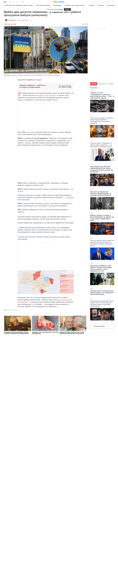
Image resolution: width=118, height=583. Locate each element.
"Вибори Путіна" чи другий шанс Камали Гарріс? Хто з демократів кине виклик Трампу (102, 292)
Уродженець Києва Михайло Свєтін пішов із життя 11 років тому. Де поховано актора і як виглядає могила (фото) (102, 303)
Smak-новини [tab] (102, 83)
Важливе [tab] (110, 83)
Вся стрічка (93, 87)
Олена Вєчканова (12, 20)
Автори (92, 5)
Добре (67, 9)
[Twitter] (104, 2)
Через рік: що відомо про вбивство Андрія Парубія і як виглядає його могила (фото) (100, 193)
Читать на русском (10, 24)
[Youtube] (101, 2)
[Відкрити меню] (5, 2)
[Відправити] (22, 2)
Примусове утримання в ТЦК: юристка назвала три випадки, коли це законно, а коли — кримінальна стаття (101, 268)
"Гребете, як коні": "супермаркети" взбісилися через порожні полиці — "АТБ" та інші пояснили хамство (102, 95)
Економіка (110, 5)
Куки (60, 9)
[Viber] (96, 1)
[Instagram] (106, 2)
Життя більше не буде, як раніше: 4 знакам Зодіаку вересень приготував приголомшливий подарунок (102, 120)
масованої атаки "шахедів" (46, 95)
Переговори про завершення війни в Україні (19, 5)
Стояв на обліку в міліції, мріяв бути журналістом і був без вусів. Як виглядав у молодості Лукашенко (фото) (102, 243)
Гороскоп (101, 5)
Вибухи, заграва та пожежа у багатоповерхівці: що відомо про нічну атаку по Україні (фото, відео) (102, 217)
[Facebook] (94, 2)
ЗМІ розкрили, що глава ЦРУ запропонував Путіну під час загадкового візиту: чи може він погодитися (101, 169)
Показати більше (99, 326)
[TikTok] (108, 2)
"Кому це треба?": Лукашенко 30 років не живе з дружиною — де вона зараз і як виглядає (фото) (101, 144)
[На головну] (59, 2)
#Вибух (15, 310)
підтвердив (31, 132)
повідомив (70, 197)
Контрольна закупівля (43, 5)
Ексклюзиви (57, 5)
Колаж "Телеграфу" (53, 75)
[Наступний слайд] (115, 5)
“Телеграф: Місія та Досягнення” (74, 5)
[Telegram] (99, 2)
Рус (113, 2)
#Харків (10, 310)
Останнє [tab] (93, 83)
